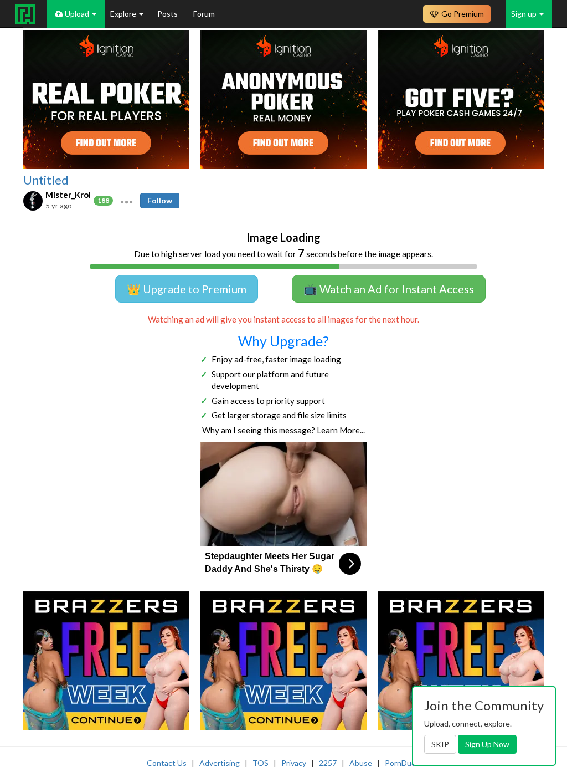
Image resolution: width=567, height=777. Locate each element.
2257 (328, 763)
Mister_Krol (68, 195)
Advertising (219, 763)
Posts (168, 13)
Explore (124, 13)
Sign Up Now (487, 744)
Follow (159, 200)
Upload (77, 13)
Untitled (46, 180)
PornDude (402, 763)
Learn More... (341, 430)
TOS (260, 763)
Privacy (293, 763)
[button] (126, 200)
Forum (204, 13)
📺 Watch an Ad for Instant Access (388, 288)
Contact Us (167, 763)
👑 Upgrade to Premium (186, 288)
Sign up (524, 13)
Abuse (360, 763)
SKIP (440, 744)
